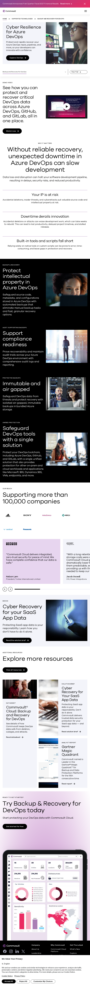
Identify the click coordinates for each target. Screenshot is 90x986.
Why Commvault (58, 945)
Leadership (36, 953)
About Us (35, 949)
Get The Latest (76, 945)
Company (36, 945)
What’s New (75, 949)
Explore (73, 953)
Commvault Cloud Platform (58, 950)
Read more (65, 4)
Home (5, 19)
